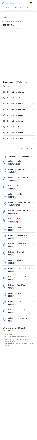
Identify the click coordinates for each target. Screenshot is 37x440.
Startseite (5, 17)
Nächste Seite (27, 148)
